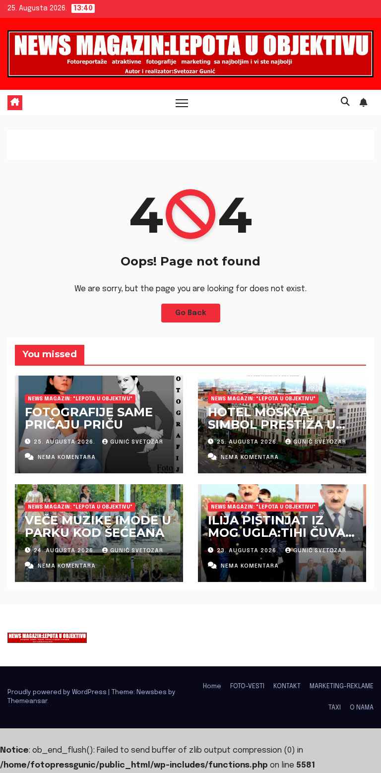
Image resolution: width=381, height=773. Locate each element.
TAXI (334, 708)
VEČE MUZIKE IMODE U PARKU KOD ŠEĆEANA (98, 526)
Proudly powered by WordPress (57, 692)
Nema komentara (67, 457)
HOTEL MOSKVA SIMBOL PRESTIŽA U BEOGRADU (272, 424)
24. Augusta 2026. (65, 551)
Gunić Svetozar (136, 442)
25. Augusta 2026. (65, 442)
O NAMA (362, 708)
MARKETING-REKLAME (342, 686)
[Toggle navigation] (182, 102)
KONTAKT (287, 686)
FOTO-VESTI (247, 686)
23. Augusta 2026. (248, 551)
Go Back (190, 313)
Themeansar (27, 701)
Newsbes (151, 692)
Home (212, 686)
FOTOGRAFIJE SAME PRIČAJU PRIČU (89, 418)
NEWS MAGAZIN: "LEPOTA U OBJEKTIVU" (80, 398)
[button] (345, 102)
